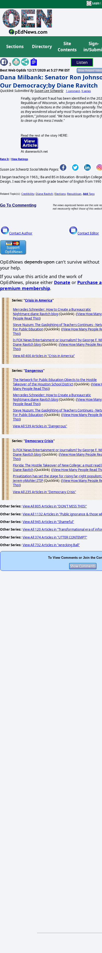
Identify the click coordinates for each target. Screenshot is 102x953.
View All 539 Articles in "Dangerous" (40, 426)
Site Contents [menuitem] (67, 47)
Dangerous (34, 370)
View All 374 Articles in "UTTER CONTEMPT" (55, 537)
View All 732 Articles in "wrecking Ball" (51, 545)
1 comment (73, 91)
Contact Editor (88, 233)
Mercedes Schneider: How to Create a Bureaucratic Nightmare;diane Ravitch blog (52, 311)
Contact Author (20, 233)
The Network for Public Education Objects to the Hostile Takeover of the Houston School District (55, 382)
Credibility (27, 194)
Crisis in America (38, 300)
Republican (74, 194)
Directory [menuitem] (41, 46)
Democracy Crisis (39, 441)
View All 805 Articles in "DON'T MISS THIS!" (55, 506)
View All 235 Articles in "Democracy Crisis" (44, 492)
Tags (89, 194)
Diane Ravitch (44, 194)
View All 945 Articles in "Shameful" (48, 522)
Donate (62, 282)
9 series (86, 91)
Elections (60, 194)
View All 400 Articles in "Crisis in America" (44, 356)
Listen (82, 62)
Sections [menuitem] (15, 46)
